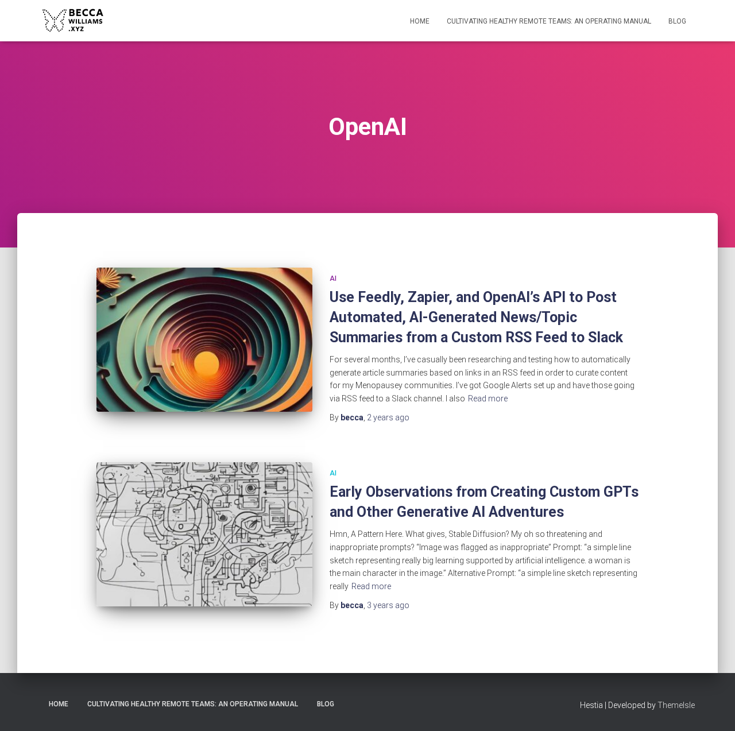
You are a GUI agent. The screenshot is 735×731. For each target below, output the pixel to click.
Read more (488, 398)
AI (333, 278)
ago (388, 417)
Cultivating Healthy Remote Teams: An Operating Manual (549, 21)
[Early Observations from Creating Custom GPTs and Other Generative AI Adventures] (204, 534)
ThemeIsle (676, 705)
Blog (677, 21)
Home (420, 21)
